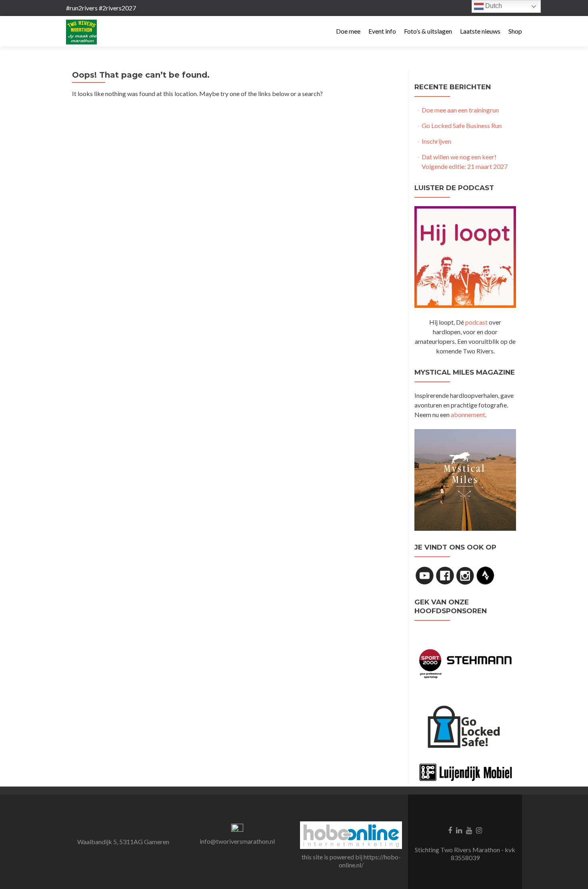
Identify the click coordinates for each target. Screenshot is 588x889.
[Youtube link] (469, 829)
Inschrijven (436, 141)
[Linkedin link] (459, 829)
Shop (515, 31)
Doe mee (348, 31)
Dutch (493, 5)
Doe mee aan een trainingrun (460, 110)
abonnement (468, 414)
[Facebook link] (450, 829)
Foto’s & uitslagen (428, 31)
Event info (382, 31)
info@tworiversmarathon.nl (237, 841)
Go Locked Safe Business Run (462, 125)
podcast (476, 322)
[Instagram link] (479, 829)
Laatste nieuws (480, 31)
